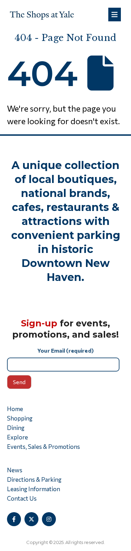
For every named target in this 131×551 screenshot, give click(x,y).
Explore (17, 437)
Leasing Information (33, 489)
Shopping (19, 418)
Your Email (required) (65, 350)
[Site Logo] (42, 14)
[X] (31, 519)
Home (15, 408)
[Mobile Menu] (114, 14)
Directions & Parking (34, 479)
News (14, 470)
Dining (15, 427)
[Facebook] (14, 519)
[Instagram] (49, 519)
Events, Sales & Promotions (43, 446)
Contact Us (22, 498)
